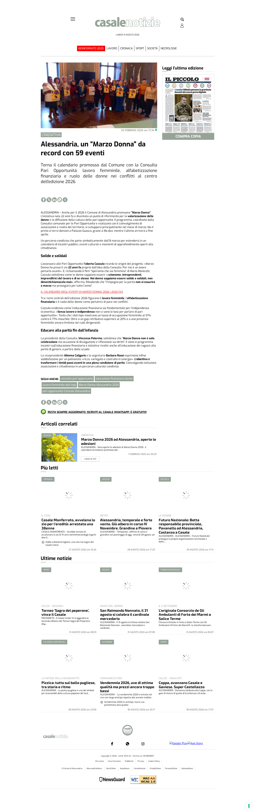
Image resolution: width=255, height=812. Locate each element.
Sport (140, 48)
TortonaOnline (171, 768)
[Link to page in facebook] (43, 199)
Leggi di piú (90, 459)
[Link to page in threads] (65, 199)
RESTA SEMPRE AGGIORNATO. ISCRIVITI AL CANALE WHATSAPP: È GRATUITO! (97, 412)
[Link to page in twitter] (48, 199)
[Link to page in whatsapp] (59, 199)
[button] (182, 20)
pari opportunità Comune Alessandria (66, 391)
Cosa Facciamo (114, 761)
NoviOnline (111, 768)
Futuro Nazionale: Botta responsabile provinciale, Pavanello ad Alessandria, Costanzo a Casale (181, 526)
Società (152, 48)
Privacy (141, 761)
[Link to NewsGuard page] (113, 780)
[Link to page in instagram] (142, 743)
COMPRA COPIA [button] (188, 136)
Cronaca (126, 48)
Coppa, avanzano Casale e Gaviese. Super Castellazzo (182, 684)
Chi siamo (99, 761)
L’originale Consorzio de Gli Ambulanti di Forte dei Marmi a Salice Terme (185, 614)
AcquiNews (125, 768)
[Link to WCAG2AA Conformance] (142, 780)
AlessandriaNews (95, 768)
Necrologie (169, 48)
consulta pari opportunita (77, 378)
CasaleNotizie (140, 768)
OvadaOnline (155, 768)
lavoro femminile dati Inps (59, 385)
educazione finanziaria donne (114, 378)
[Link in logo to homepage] (127, 24)
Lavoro (112, 48)
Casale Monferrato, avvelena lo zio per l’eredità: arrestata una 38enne (68, 524)
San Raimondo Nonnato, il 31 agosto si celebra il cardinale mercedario (124, 614)
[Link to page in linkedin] (54, 199)
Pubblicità (129, 761)
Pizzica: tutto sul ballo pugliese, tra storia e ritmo (68, 684)
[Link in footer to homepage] (127, 730)
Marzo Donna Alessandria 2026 (99, 385)
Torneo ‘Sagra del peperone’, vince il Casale (65, 612)
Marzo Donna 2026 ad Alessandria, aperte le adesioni (118, 441)
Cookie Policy (154, 761)
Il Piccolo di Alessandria (72, 768)
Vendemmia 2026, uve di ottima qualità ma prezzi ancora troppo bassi (127, 686)
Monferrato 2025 (91, 48)
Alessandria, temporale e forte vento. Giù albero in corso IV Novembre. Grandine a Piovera (126, 524)
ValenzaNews (187, 768)
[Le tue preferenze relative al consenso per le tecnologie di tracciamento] (249, 806)
